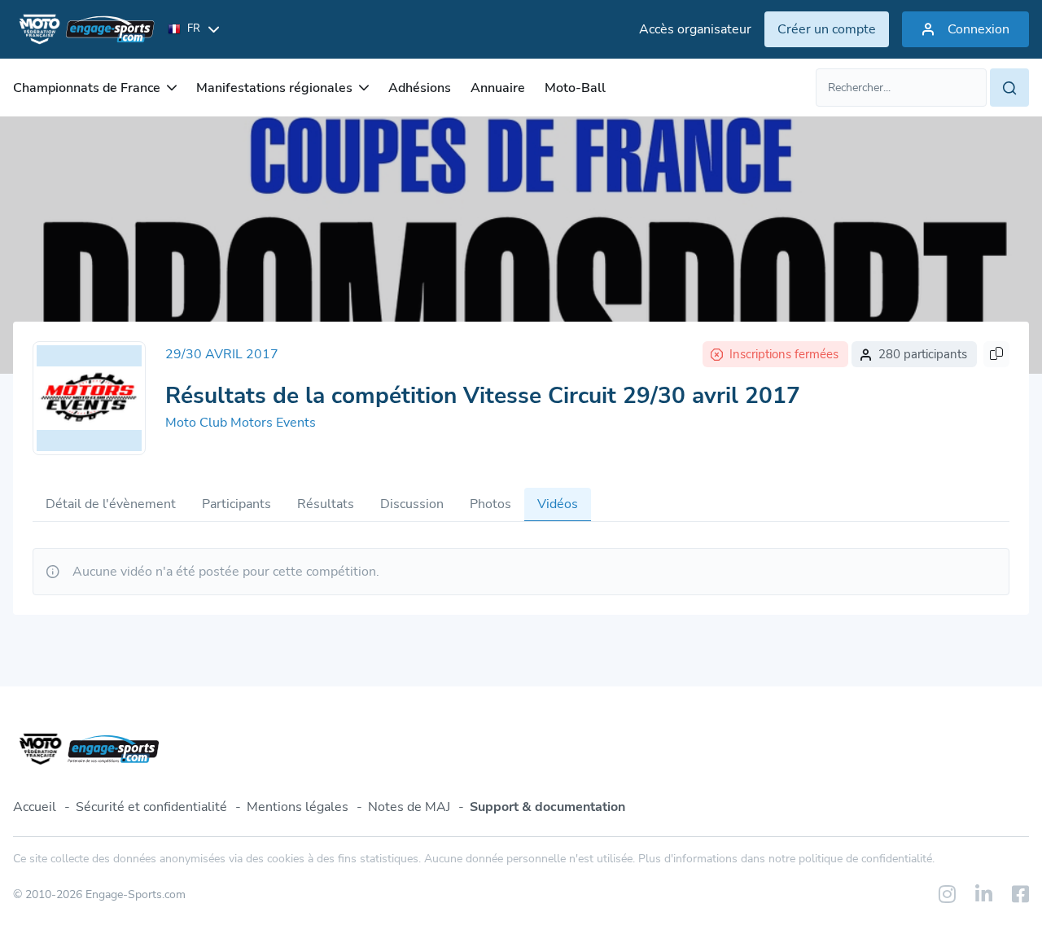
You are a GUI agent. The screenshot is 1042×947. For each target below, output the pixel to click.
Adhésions (419, 88)
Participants (236, 504)
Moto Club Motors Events (240, 423)
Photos (490, 504)
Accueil (34, 807)
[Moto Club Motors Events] (89, 398)
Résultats (325, 504)
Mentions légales (297, 807)
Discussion (412, 504)
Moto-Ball (575, 88)
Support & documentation (547, 807)
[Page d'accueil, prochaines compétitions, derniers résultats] (84, 29)
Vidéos (557, 504)
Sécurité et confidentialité (151, 807)
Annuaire (498, 88)
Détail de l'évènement (111, 504)
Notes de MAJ (409, 807)
